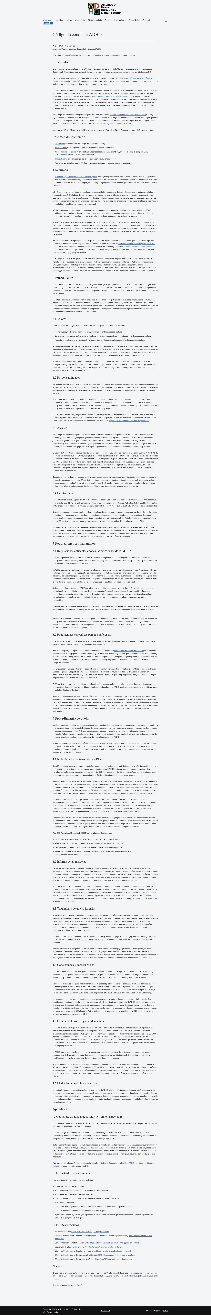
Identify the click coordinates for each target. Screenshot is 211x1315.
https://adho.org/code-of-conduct (109, 124)
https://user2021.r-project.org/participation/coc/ (113, 1259)
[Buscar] (166, 21)
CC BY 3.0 (105, 1311)
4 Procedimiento (61, 159)
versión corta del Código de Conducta (129, 651)
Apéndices (59, 163)
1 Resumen (59, 144)
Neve (68, 1309)
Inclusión (59, 20)
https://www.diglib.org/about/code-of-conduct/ (113, 1251)
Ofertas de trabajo (95, 20)
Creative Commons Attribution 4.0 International (128, 115)
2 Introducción (60, 148)
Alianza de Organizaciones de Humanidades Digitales (76, 177)
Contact (46, 1309)
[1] (59, 462)
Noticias (69, 20)
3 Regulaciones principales (65, 152)
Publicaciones (120, 20)
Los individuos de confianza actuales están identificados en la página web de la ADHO (120, 793)
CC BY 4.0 (127, 124)
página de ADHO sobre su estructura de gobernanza (129, 421)
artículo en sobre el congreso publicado (112, 96)
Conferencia (80, 20)
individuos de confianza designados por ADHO (136, 244)
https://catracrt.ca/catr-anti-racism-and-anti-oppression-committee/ (115, 1243)
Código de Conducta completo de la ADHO (117, 1163)
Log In (55, 1312)
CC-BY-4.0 (54, 1309)
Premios (108, 20)
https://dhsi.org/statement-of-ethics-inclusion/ (105, 1247)
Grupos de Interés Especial (139, 20)
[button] (52, 20)
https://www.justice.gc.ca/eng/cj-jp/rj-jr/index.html (90, 1232)
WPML (165, 1311)
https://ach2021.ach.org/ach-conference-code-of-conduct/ (112, 1255)
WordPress (47, 1312)
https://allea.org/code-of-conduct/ (125, 1276)
